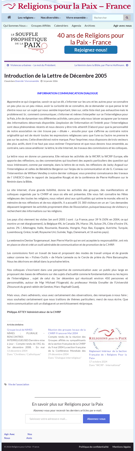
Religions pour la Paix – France (74, 6)
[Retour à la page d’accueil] (8, 17)
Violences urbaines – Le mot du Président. (33, 65)
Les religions (26, 17)
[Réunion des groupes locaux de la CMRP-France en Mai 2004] (68, 344)
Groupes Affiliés (41, 25)
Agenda (76, 25)
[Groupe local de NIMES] (27, 342)
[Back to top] (127, 443)
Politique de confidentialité (93, 446)
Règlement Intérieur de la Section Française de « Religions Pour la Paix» (108, 355)
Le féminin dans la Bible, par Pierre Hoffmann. (100, 65)
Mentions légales (121, 446)
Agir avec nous (122, 25)
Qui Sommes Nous (14, 25)
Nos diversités (50, 17)
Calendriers (61, 25)
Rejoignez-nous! (90, 50)
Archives (90, 25)
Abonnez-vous (96, 418)
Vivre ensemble (76, 17)
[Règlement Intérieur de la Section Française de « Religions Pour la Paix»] (108, 338)
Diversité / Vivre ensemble (27, 81)
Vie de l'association (18, 384)
